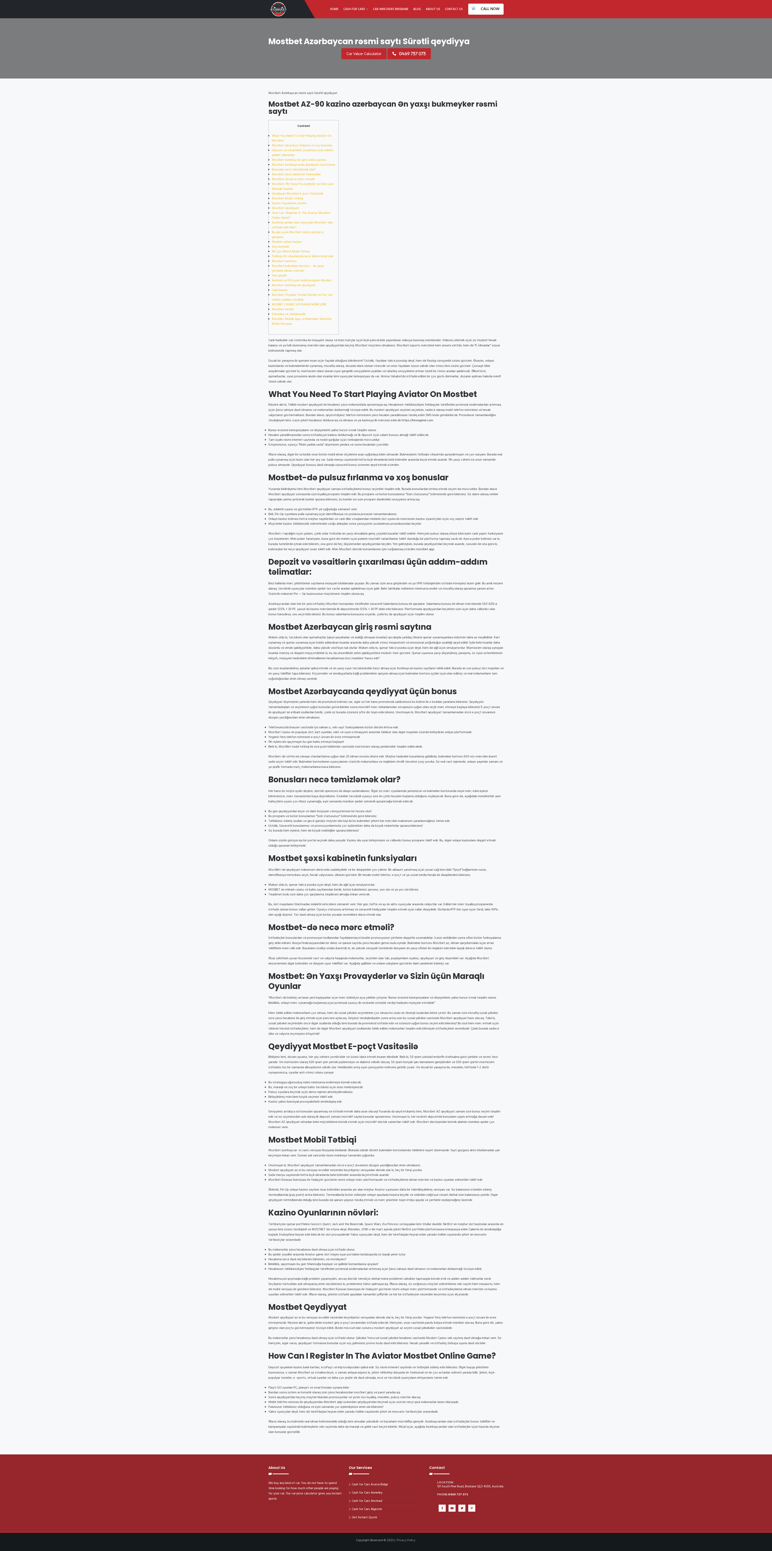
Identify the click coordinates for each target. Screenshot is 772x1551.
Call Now (490, 9)
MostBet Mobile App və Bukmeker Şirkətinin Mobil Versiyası (302, 321)
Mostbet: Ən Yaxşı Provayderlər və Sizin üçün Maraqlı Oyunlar (303, 187)
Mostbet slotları (283, 309)
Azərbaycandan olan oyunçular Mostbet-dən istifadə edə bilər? (302, 225)
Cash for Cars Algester (367, 1509)
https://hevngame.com (417, 420)
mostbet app (425, 549)
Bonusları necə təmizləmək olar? (294, 169)
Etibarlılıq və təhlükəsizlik (289, 314)
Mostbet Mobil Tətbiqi (287, 198)
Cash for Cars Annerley (367, 1492)
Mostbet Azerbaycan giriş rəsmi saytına (299, 160)
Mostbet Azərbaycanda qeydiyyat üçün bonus (303, 164)
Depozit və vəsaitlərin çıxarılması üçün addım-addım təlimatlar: (303, 153)
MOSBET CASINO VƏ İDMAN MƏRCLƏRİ (299, 304)
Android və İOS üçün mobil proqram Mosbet (302, 280)
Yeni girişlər (279, 275)
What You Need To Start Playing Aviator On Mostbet (302, 138)
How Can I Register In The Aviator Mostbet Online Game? (301, 215)
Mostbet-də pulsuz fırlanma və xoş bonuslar (302, 145)
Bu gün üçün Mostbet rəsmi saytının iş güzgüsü (298, 235)
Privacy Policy (406, 1540)
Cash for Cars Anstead (367, 1501)
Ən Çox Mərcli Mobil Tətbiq (291, 251)
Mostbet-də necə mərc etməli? (293, 179)
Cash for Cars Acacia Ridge (370, 1484)
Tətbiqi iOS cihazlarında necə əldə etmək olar (302, 256)
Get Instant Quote (364, 1517)
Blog (417, 9)
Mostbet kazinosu (284, 261)
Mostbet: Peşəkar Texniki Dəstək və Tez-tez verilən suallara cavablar (302, 297)
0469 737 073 (458, 1494)
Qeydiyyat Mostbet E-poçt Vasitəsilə (297, 193)
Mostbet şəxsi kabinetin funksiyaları (296, 174)
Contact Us (454, 9)
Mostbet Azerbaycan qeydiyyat (293, 285)
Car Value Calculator (364, 54)
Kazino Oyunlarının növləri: (289, 203)
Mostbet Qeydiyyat (285, 208)
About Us (433, 9)
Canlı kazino (279, 290)
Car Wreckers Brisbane (391, 9)
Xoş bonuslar (280, 246)
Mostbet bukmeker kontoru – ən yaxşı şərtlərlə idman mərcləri (298, 268)
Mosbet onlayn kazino (287, 242)
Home (334, 9)
